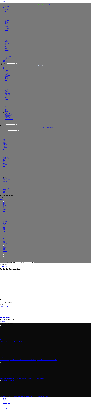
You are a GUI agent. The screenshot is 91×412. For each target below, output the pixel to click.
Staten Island (5, 251)
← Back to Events (3, 266)
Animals (6, 10)
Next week (4, 261)
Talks (5, 45)
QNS (1, 339)
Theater (6, 46)
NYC (3, 246)
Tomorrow (4, 259)
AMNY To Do (7, 113)
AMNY (1, 357)
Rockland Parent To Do (9, 58)
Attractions (6, 12)
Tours (6, 47)
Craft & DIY (7, 20)
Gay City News (3, 375)
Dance (6, 21)
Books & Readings (8, 75)
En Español (6, 22)
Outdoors (6, 39)
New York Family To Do (9, 57)
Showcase (6, 42)
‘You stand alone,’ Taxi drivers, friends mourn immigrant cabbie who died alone (28, 360)
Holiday (6, 33)
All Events (4, 202)
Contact (4, 409)
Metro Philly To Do (8, 56)
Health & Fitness (7, 93)
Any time (4, 257)
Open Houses (7, 38)
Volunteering (7, 50)
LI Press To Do (7, 55)
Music (6, 36)
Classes (6, 17)
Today (4, 258)
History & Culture (8, 94)
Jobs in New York (5, 306)
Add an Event (5, 408)
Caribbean (6, 16)
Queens (4, 250)
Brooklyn (4, 248)
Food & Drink (7, 28)
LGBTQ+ (6, 34)
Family (6, 25)
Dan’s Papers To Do (8, 53)
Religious (6, 41)
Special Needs (7, 43)
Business (6, 14)
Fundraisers (6, 30)
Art (5, 11)
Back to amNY (5, 7)
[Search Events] (16, 63)
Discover (5, 410)
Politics (6, 40)
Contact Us (4, 59)
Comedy (6, 18)
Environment (7, 23)
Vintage (6, 48)
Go (32, 262)
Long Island (5, 252)
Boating (6, 74)
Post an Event (3, 199)
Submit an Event (6, 317)
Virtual (6, 49)
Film (5, 27)
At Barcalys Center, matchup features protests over (22, 378)
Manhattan (4, 247)
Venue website (2, 300)
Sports (6, 44)
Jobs (4, 60)
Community (7, 19)
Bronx (4, 249)
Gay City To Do (7, 54)
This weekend (5, 260)
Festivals (6, 26)
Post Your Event (6, 6)
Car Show (6, 15)
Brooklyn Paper (3, 394)
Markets (6, 35)
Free (5, 29)
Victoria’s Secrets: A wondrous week (13, 341)
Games (6, 31)
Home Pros (5, 61)
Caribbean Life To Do (8, 114)
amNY (4, 407)
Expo (5, 24)
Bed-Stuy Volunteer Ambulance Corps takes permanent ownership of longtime (25, 396)
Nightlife (6, 37)
